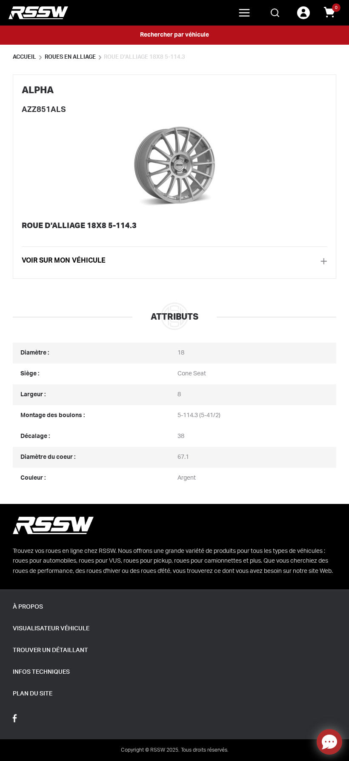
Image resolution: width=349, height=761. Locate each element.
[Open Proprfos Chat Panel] (329, 742)
